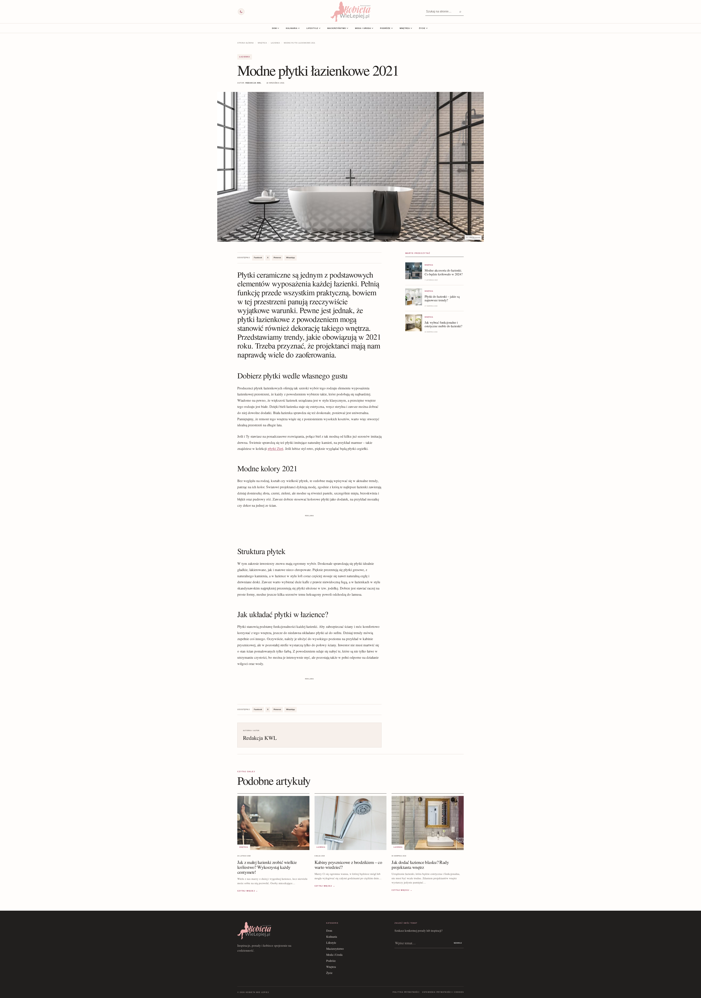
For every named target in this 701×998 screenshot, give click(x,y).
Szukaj (458, 943)
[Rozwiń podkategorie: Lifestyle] (319, 28)
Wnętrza (405, 28)
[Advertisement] (309, 526)
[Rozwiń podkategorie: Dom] (278, 28)
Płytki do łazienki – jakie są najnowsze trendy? (442, 298)
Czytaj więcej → (247, 891)
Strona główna (245, 43)
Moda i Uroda (363, 28)
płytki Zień (275, 448)
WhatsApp (290, 258)
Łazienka (275, 43)
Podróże (385, 28)
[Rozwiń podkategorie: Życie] (427, 28)
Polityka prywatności (406, 992)
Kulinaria (291, 28)
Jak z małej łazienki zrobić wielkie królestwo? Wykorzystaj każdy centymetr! (267, 867)
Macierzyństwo (336, 28)
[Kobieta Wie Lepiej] (350, 11)
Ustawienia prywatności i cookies (443, 992)
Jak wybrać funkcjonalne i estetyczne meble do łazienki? (443, 324)
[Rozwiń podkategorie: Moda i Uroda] (372, 28)
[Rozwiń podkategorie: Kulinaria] (299, 28)
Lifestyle (312, 28)
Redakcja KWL (253, 83)
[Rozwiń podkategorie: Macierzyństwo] (347, 28)
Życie (422, 28)
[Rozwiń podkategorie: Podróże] (392, 28)
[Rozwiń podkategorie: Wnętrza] (411, 28)
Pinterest (277, 258)
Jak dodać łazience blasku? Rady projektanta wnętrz (420, 864)
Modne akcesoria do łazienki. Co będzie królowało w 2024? (443, 272)
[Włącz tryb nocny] (241, 11)
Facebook (258, 258)
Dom (274, 28)
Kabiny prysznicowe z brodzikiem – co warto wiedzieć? (348, 864)
